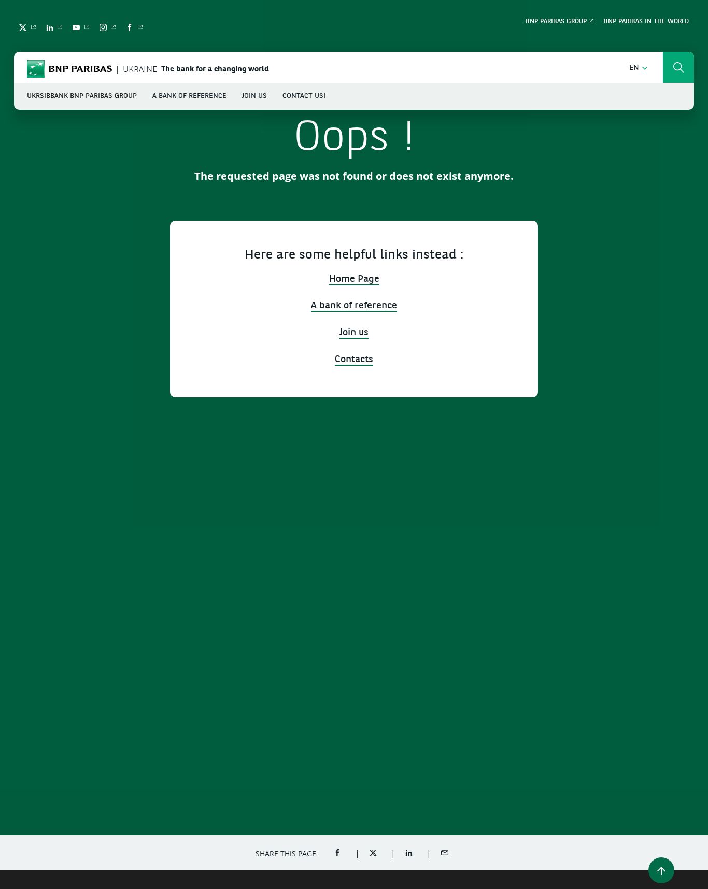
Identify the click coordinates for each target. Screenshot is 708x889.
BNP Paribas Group (556, 22)
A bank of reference (189, 96)
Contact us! (303, 96)
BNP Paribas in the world (646, 22)
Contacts (354, 360)
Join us (254, 96)
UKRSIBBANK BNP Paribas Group (82, 96)
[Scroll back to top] (661, 870)
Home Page (354, 279)
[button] (638, 68)
